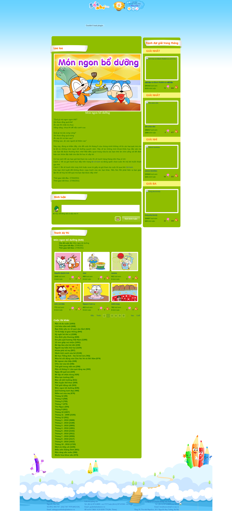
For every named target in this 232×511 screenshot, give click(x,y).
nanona (114, 273)
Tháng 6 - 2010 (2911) (65, 433)
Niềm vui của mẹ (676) (65, 393)
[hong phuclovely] (161, 212)
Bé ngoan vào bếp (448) (66, 361)
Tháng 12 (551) (62, 417)
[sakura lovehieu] (161, 167)
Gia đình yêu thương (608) (67, 337)
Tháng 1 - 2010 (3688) (65, 420)
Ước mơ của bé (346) (64, 364)
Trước (99, 315)
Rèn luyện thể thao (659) (66, 383)
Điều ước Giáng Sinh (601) (67, 450)
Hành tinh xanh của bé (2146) (68, 353)
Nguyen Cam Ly (89, 304)
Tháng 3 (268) (61, 399)
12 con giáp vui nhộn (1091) (68, 342)
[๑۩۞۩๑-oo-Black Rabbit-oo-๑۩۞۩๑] (161, 79)
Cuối (138, 315)
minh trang (115, 304)
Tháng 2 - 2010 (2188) (65, 423)
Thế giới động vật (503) (65, 385)
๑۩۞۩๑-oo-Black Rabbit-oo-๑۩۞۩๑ (159, 82)
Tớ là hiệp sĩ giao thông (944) (68, 332)
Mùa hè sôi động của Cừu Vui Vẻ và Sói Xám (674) (78, 358)
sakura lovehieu (151, 171)
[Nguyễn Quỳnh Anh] (67, 271)
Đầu (92, 315)
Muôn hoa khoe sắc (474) (66, 455)
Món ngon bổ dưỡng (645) (67, 388)
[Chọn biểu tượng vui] (118, 218)
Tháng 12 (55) (61, 396)
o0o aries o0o (150, 127)
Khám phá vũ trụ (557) (65, 350)
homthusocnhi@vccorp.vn (169, 507)
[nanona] (124, 271)
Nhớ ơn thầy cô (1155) (65, 447)
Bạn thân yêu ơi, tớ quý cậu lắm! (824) (72, 329)
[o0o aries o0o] (161, 123)
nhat (84, 273)
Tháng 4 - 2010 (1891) (65, 428)
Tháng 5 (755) (61, 401)
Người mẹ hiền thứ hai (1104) (68, 348)
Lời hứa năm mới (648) (65, 326)
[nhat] (96, 271)
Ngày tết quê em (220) (65, 372)
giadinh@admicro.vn (97, 507)
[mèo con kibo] (67, 301)
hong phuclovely (151, 215)
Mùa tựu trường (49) (64, 377)
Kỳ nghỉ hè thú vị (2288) (66, 334)
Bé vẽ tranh (96, 162)
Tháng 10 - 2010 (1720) (65, 444)
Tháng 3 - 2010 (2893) (65, 425)
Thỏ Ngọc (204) (62, 407)
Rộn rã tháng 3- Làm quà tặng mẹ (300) (73, 369)
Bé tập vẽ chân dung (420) (67, 374)
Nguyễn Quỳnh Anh (61, 273)
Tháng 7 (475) (61, 404)
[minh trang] (124, 301)
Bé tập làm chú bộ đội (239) (67, 345)
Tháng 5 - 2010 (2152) (65, 431)
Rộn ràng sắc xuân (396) (66, 452)
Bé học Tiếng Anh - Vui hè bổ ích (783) (72, 356)
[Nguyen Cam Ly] (96, 301)
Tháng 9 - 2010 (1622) (65, 441)
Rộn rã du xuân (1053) (65, 324)
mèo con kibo (59, 304)
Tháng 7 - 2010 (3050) (65, 436)
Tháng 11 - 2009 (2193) (65, 415)
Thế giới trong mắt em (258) (67, 366)
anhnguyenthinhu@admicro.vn (63, 509)
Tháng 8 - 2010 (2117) (65, 439)
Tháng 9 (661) (61, 409)
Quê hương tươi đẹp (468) (67, 391)
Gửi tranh (129, 167)
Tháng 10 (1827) (62, 412)
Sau (132, 315)
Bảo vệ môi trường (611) (66, 380)
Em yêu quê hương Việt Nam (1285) (71, 340)
